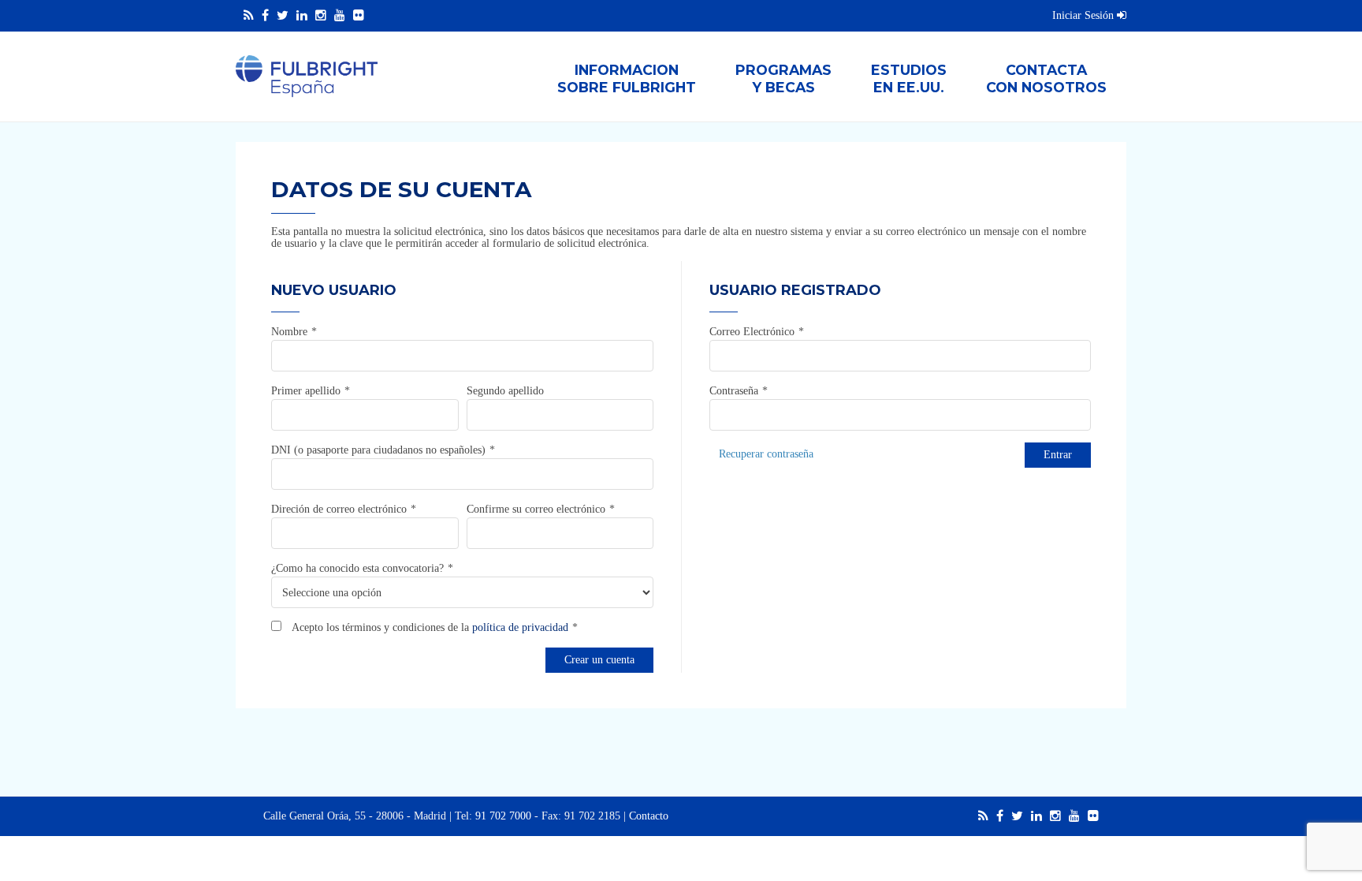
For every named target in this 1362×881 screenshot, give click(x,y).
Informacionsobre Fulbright (626, 78)
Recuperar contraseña (766, 454)
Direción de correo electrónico (339, 509)
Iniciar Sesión (1084, 15)
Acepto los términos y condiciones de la (428, 627)
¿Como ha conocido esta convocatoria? (357, 568)
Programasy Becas (783, 78)
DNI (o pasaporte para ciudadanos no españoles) (378, 450)
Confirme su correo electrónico (536, 509)
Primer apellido (305, 391)
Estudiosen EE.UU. (909, 78)
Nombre (289, 332)
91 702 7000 (503, 816)
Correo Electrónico (751, 332)
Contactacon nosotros (1046, 78)
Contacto (648, 816)
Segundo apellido (505, 391)
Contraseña (733, 391)
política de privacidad (520, 627)
